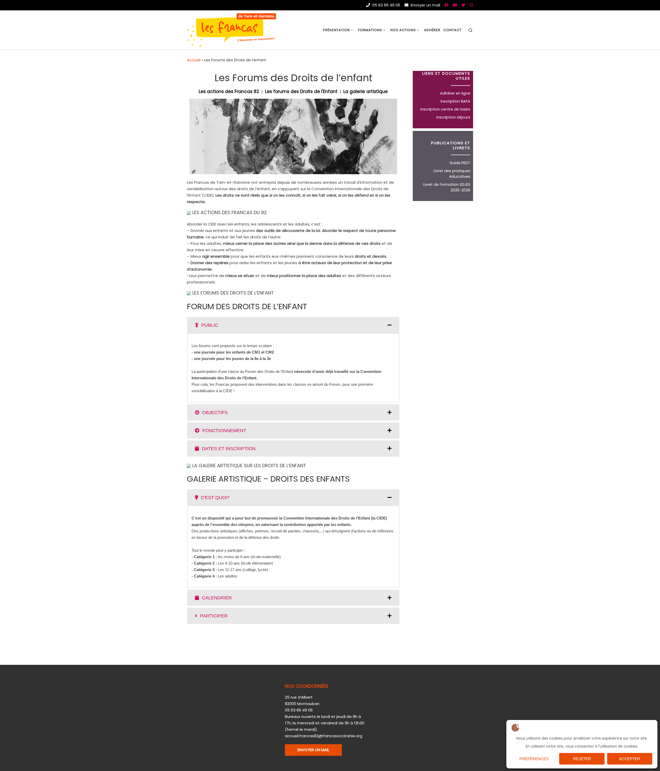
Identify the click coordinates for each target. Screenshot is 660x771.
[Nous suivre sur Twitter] (463, 5)
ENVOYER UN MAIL (313, 749)
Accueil (193, 60)
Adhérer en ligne (455, 93)
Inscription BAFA (455, 101)
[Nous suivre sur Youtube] (455, 5)
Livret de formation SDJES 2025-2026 (446, 187)
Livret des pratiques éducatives (452, 173)
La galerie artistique (365, 91)
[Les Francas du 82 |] (231, 29)
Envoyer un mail (425, 5)
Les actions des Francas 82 (229, 91)
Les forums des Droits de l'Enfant (301, 91)
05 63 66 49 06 (385, 5)
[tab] (293, 325)
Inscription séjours (453, 117)
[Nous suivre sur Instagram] (471, 5)
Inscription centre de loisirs (445, 109)
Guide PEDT (460, 162)
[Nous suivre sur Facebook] (446, 5)
